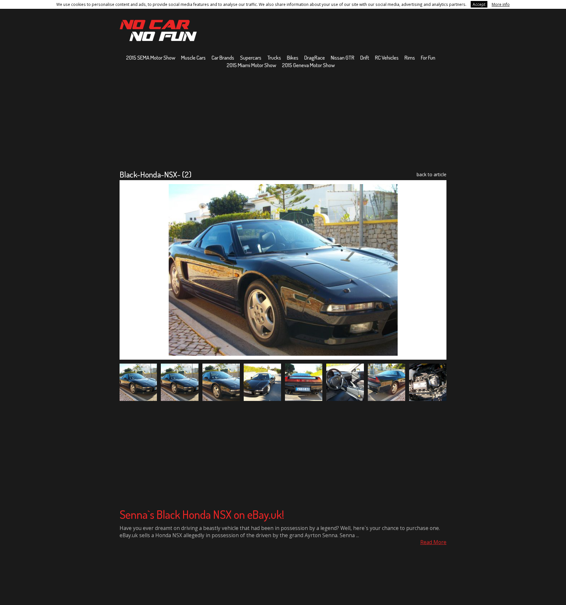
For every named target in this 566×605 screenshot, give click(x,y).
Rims (410, 57)
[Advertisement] (283, 119)
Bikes (292, 57)
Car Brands (223, 57)
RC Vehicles (387, 57)
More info (501, 4)
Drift (364, 57)
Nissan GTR (342, 57)
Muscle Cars (193, 57)
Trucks (274, 57)
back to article (431, 174)
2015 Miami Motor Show (251, 65)
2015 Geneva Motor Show (308, 65)
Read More (433, 542)
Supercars (250, 57)
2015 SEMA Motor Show (150, 57)
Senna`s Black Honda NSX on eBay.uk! (202, 514)
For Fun (428, 57)
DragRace (314, 57)
